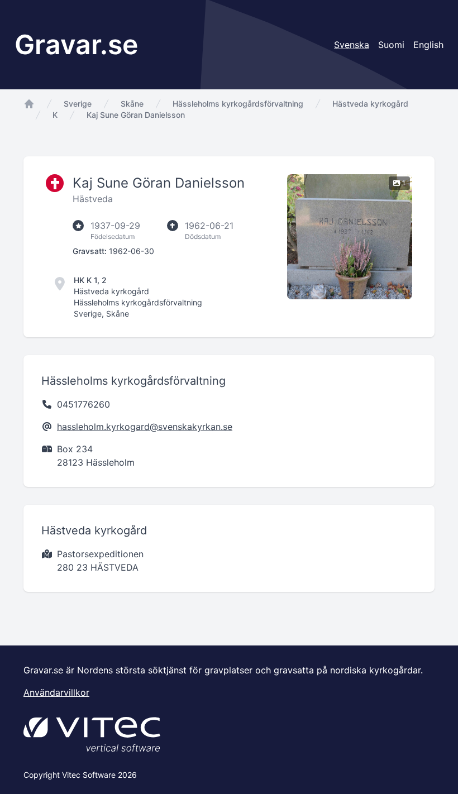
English (428, 44)
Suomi (391, 44)
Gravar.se (76, 44)
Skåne (132, 103)
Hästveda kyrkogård (370, 103)
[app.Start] (29, 103)
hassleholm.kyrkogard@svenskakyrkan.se (144, 426)
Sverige (78, 103)
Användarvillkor (56, 692)
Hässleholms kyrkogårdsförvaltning (238, 103)
